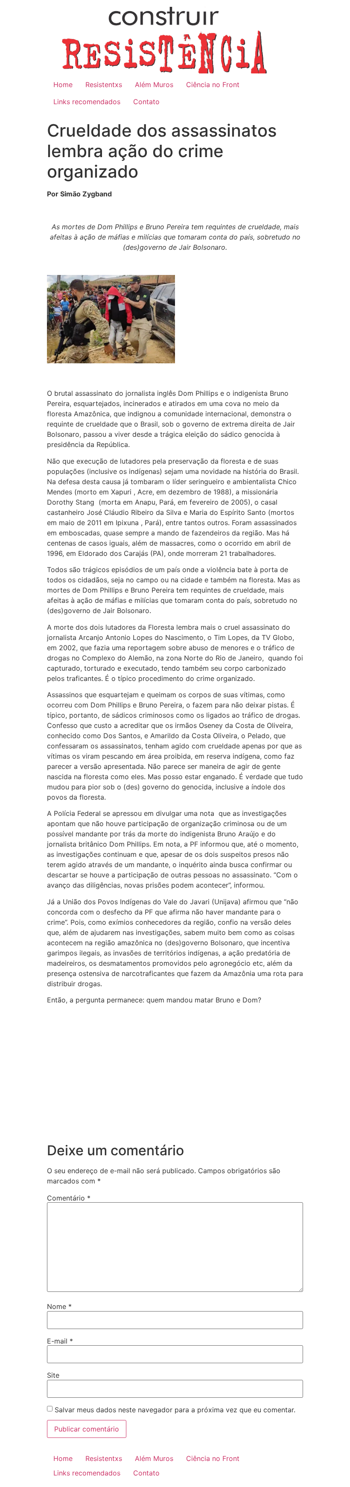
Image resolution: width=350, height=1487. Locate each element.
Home (63, 84)
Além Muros (154, 84)
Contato (146, 101)
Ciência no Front (212, 84)
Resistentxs (103, 84)
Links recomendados (86, 101)
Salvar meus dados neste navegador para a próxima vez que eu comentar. (175, 1409)
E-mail (60, 1341)
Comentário (68, 1198)
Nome (59, 1306)
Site (53, 1375)
